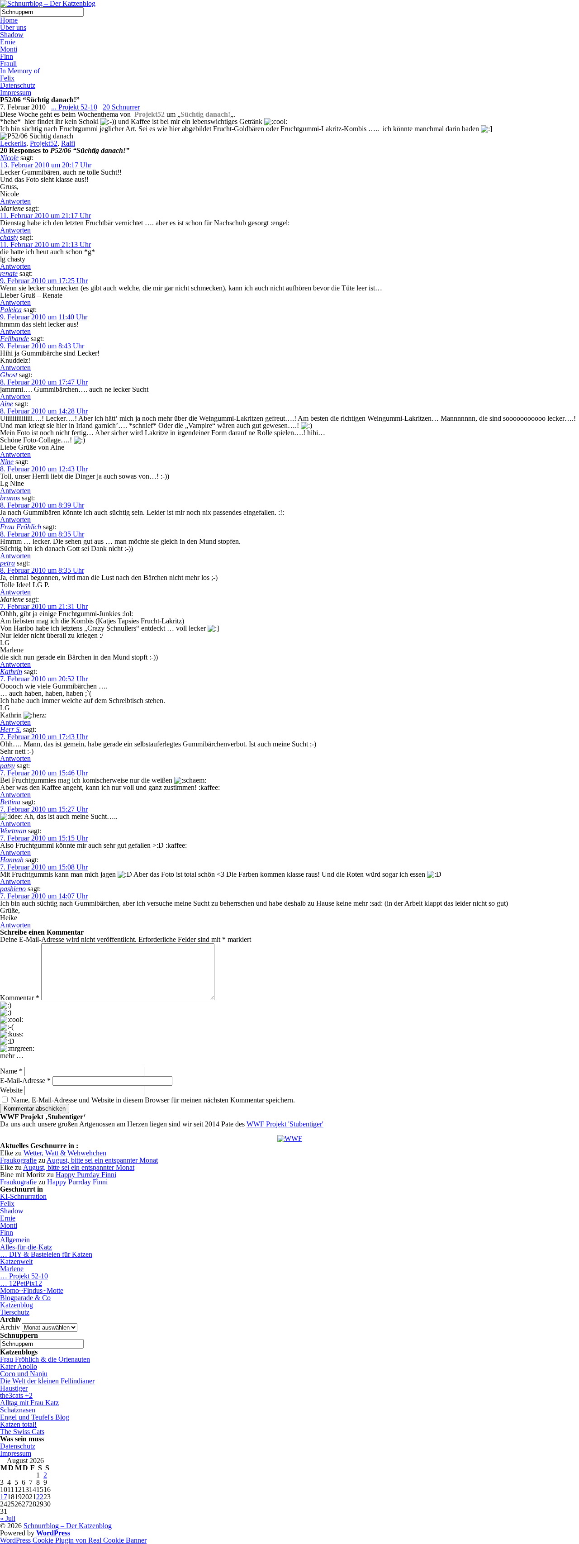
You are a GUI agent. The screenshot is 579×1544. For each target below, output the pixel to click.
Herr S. (10, 729)
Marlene (12, 1269)
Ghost (8, 375)
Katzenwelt (16, 1261)
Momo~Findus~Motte (31, 1290)
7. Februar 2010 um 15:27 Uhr (44, 809)
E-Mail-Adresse (25, 1080)
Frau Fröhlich (20, 527)
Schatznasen (17, 1410)
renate (9, 273)
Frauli (8, 63)
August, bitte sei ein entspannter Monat (102, 1160)
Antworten (15, 201)
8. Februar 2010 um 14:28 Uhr (44, 411)
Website (11, 1090)
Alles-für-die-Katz (26, 1247)
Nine (7, 462)
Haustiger (14, 1388)
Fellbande (14, 338)
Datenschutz (17, 85)
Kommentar (19, 998)
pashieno (13, 889)
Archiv (10, 1327)
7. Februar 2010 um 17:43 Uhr (44, 737)
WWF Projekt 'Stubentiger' (285, 1124)
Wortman (13, 831)
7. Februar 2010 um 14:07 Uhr (44, 896)
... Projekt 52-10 (74, 107)
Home (9, 20)
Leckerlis (13, 143)
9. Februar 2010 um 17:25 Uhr (44, 281)
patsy (7, 766)
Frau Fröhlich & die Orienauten (45, 1359)
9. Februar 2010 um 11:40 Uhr (43, 317)
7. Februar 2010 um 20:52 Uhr (44, 679)
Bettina (10, 802)
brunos (10, 498)
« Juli (7, 1518)
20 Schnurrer (121, 107)
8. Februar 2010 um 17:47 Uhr (44, 382)
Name (11, 1071)
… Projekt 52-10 (24, 1276)
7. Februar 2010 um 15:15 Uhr (44, 838)
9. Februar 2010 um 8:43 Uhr (42, 346)
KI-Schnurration (23, 1196)
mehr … (12, 1055)
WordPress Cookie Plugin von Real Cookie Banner (73, 1540)
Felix (7, 78)
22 (39, 1497)
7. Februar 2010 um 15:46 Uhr (44, 773)
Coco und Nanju (23, 1374)
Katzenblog (16, 1305)
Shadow (12, 34)
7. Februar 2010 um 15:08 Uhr (44, 867)
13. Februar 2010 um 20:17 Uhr (45, 165)
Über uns (13, 27)
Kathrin (11, 671)
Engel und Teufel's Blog (34, 1417)
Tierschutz (14, 1312)
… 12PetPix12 (21, 1283)
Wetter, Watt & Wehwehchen (65, 1153)
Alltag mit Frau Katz (29, 1402)
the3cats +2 (16, 1395)
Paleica (11, 310)
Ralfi (68, 143)
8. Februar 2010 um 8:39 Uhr (42, 505)
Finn (6, 56)
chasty (9, 237)
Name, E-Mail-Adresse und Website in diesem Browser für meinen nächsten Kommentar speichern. (153, 1100)
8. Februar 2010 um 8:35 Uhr (42, 534)
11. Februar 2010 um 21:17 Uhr (45, 215)
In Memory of (20, 71)
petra (7, 563)
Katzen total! (18, 1424)
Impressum (15, 92)
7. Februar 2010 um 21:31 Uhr (44, 606)
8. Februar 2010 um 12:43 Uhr (44, 469)
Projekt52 (43, 143)
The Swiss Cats (22, 1431)
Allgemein (15, 1240)
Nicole (9, 158)
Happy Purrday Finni (86, 1174)
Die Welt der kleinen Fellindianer (47, 1381)
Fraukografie (18, 1160)
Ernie (7, 42)
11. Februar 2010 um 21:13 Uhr (45, 244)
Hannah (12, 860)
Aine (6, 404)
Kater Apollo (18, 1366)
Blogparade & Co (25, 1298)
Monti (8, 49)
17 (3, 1497)
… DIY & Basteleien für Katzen (46, 1254)
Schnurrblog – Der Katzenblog (68, 1526)
